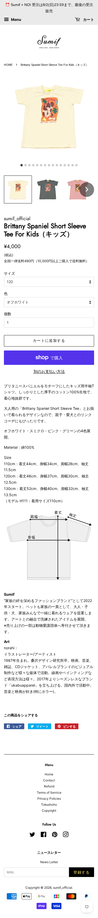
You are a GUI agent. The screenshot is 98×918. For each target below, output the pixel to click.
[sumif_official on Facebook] (44, 836)
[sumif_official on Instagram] (65, 836)
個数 (7, 314)
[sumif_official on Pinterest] (54, 836)
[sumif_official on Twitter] (32, 836)
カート (88, 19)
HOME (8, 64)
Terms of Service (49, 792)
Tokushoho (49, 804)
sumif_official (62, 888)
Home (49, 774)
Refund (49, 786)
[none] (86, 189)
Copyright (49, 810)
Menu (15, 19)
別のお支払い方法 (49, 371)
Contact (49, 780)
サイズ (9, 273)
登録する (81, 872)
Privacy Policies (49, 798)
